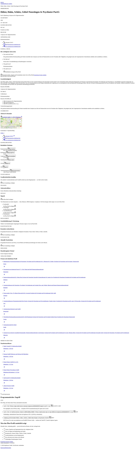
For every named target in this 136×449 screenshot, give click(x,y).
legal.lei (6, 167)
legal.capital (11, 159)
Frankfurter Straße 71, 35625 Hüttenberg (11, 117)
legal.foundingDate (11, 156)
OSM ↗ (2, 133)
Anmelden (3, 3)
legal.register (12, 149)
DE (1, 2)
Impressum (3, 447)
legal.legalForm (11, 152)
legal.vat (8, 163)
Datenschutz (8, 447)
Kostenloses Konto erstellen (40, 75)
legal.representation (16, 170)
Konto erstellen (8, 3)
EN (3, 2)
